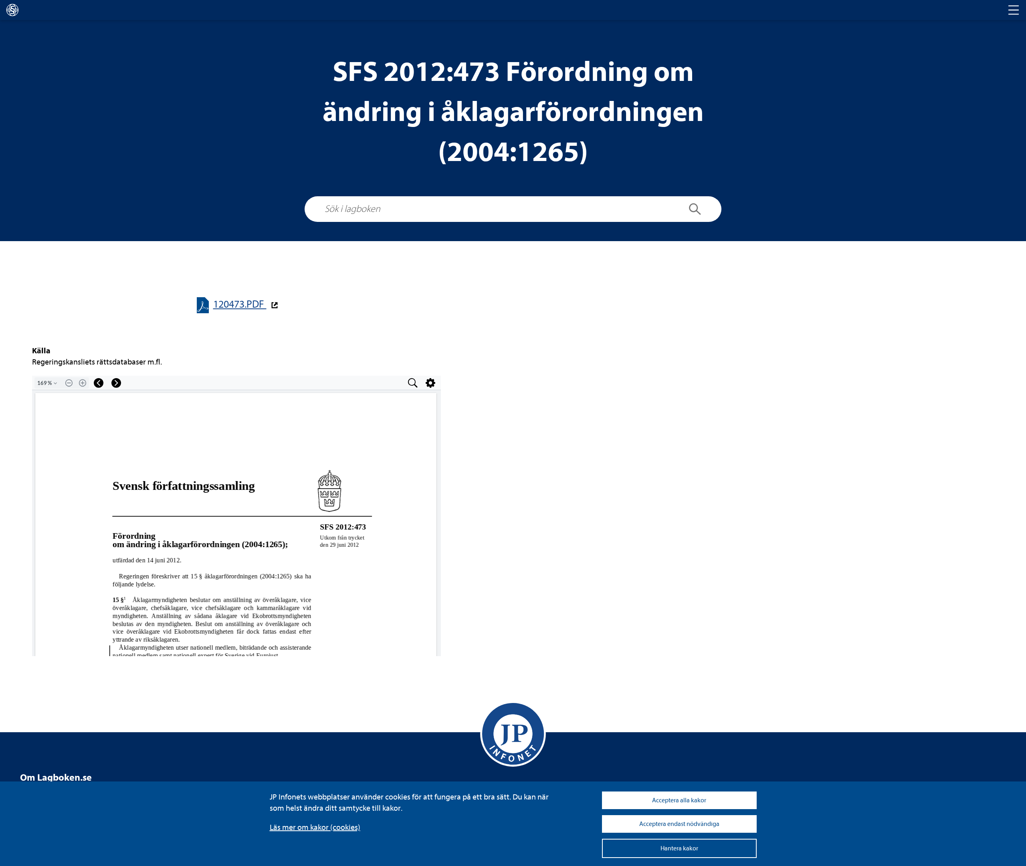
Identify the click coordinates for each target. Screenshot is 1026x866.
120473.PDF (240, 304)
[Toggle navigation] (1013, 10)
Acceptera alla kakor (679, 800)
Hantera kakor (679, 848)
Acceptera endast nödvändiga (679, 824)
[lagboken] (12, 10)
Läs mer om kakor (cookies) (315, 827)
